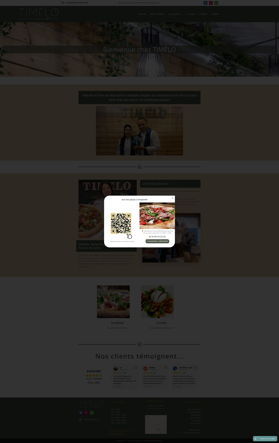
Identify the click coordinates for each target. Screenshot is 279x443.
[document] (139, 221)
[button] (173, 198)
